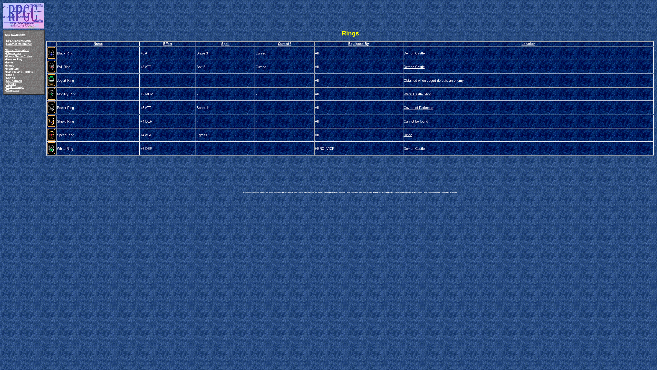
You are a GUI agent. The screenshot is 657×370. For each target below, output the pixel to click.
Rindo (408, 135)
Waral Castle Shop (417, 94)
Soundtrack (14, 80)
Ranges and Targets (19, 71)
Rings (10, 74)
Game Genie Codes (19, 56)
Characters (13, 53)
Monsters (12, 68)
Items (10, 62)
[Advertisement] (336, 168)
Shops (10, 77)
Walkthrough (15, 87)
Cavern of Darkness (418, 108)
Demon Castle (414, 53)
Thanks (11, 84)
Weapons (12, 90)
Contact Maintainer (19, 43)
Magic (10, 65)
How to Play (14, 59)
